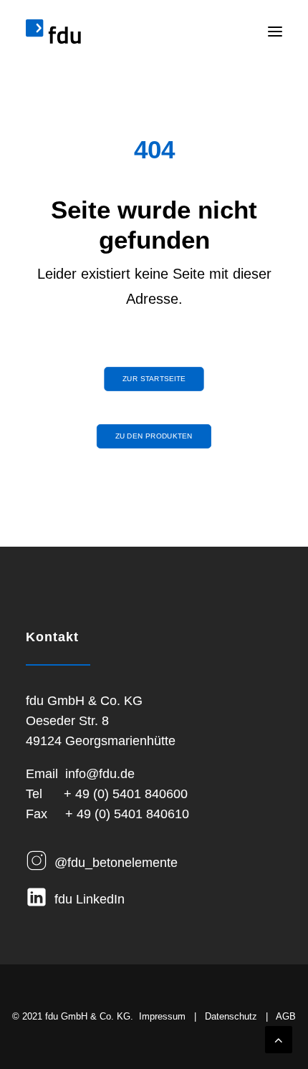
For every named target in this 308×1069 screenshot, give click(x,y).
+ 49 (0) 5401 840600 (126, 794)
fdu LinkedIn (89, 899)
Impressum (162, 1016)
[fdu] (53, 31)
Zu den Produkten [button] (154, 436)
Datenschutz (231, 1016)
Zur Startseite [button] (154, 379)
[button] (275, 31)
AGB (286, 1016)
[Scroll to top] (278, 1039)
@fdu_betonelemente (116, 862)
